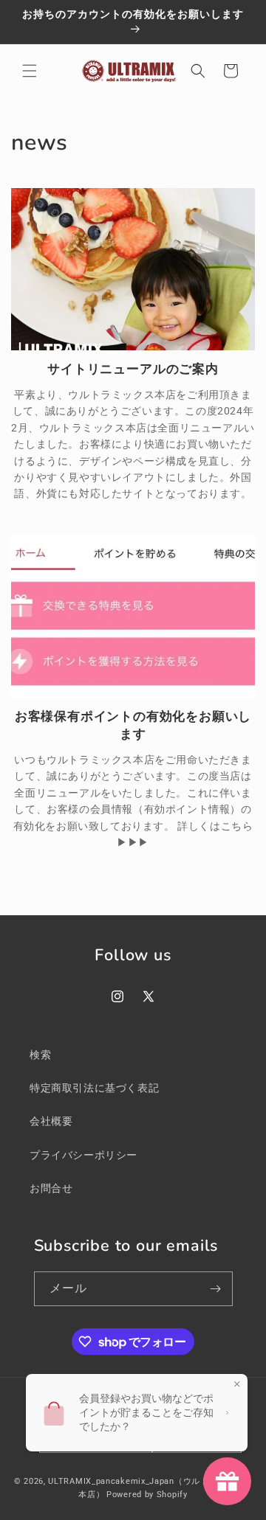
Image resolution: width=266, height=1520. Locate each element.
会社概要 (51, 1121)
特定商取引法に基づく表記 (94, 1088)
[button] (29, 71)
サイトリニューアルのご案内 (133, 368)
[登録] (216, 1288)
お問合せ (51, 1188)
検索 (40, 1055)
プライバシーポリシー (83, 1155)
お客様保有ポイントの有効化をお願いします (133, 725)
